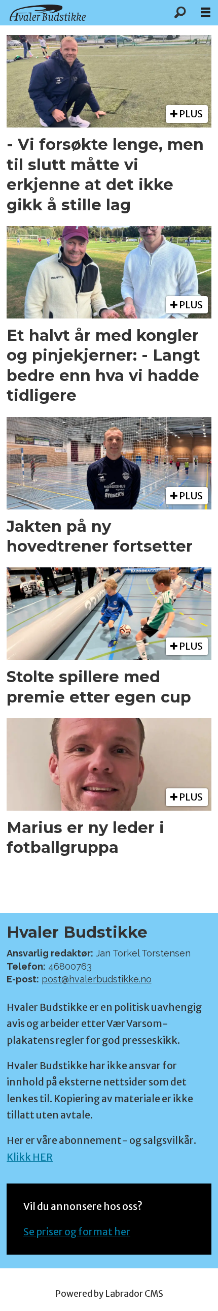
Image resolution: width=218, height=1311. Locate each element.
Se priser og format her (76, 1232)
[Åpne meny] (205, 12)
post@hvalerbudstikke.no (97, 979)
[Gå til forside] (84, 12)
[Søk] (180, 12)
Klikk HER (30, 1157)
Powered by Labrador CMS (109, 1293)
